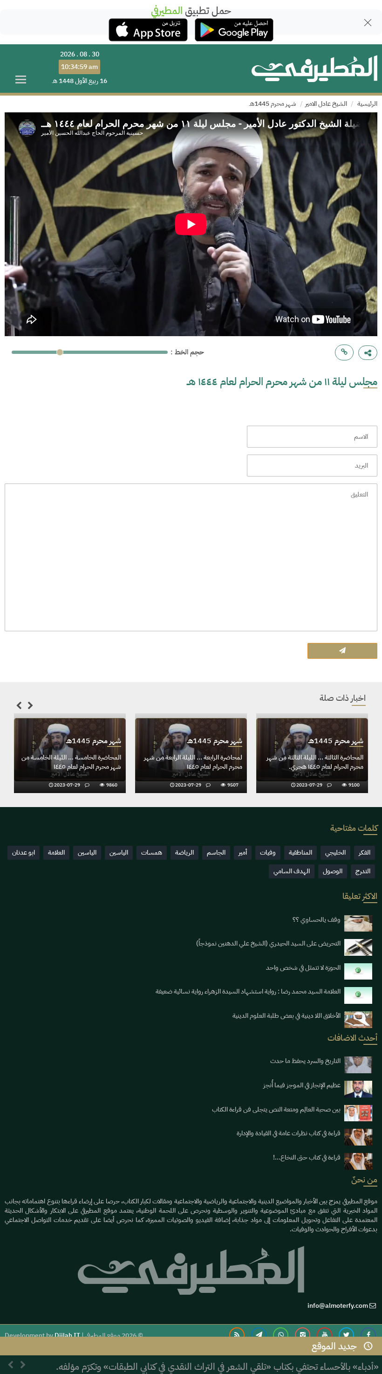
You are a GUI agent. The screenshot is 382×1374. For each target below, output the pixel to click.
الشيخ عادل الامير (326, 104)
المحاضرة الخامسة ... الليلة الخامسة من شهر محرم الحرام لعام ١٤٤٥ (71, 762)
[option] (70, 755)
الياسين (118, 852)
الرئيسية (367, 104)
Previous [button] (18, 707)
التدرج (362, 871)
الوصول (332, 871)
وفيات (268, 852)
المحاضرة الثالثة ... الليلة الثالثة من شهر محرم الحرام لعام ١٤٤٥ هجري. (314, 762)
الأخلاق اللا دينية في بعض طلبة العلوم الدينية (286, 1016)
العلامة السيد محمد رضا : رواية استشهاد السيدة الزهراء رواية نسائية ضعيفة (248, 991)
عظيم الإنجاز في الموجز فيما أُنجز (302, 1085)
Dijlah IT (67, 1335)
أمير (243, 852)
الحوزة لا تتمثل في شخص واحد (303, 968)
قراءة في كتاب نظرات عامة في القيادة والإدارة (289, 1133)
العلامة (56, 852)
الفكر (364, 852)
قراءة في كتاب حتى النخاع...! (307, 1157)
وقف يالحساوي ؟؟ (317, 920)
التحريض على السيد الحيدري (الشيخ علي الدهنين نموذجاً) (268, 943)
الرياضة (184, 852)
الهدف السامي (291, 871)
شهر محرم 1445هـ (272, 104)
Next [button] (30, 707)
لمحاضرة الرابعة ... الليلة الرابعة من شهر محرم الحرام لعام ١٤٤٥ (193, 762)
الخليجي (335, 852)
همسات (151, 852)
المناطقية (300, 852)
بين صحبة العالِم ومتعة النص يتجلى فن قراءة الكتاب (276, 1109)
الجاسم (216, 852)
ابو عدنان (23, 852)
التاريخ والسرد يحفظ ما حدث (305, 1061)
